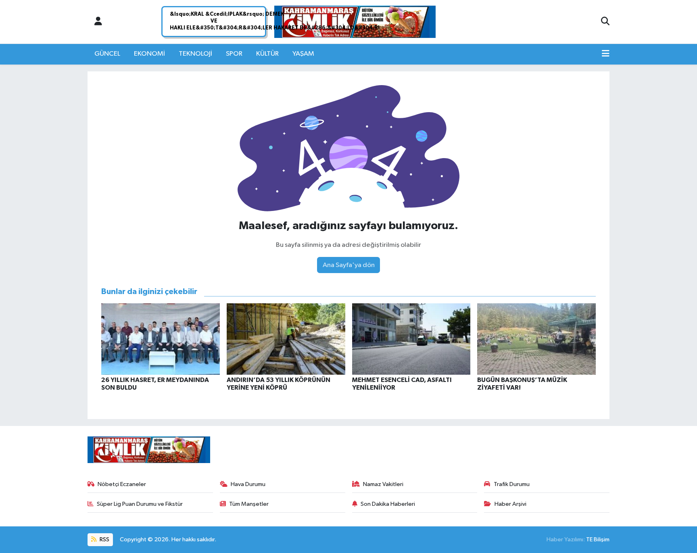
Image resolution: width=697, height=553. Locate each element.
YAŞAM (303, 53)
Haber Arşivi (510, 504)
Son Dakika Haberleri (388, 504)
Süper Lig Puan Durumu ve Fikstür (140, 504)
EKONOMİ (149, 53)
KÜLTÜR (267, 53)
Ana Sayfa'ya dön (349, 265)
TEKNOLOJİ (195, 53)
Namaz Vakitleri (383, 484)
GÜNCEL (107, 53)
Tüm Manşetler (249, 504)
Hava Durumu (248, 484)
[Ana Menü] (605, 54)
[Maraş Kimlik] (355, 22)
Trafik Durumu (512, 484)
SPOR (234, 53)
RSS (103, 539)
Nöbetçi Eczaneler (122, 484)
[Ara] (605, 22)
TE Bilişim (597, 539)
